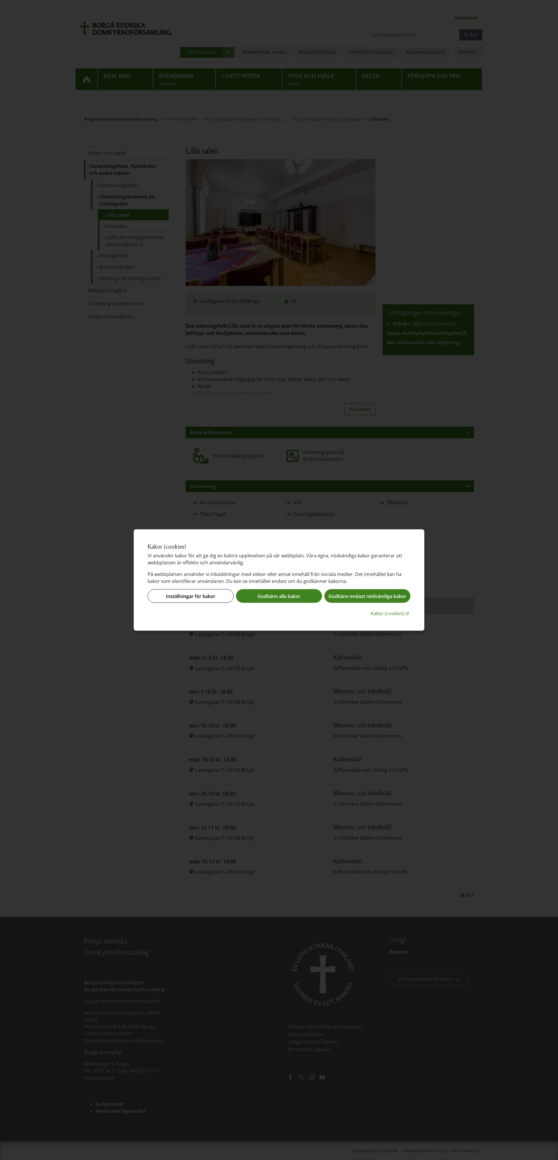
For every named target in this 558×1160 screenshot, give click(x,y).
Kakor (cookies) (390, 613)
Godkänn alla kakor (279, 596)
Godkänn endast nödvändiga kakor (367, 596)
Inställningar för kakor (190, 596)
